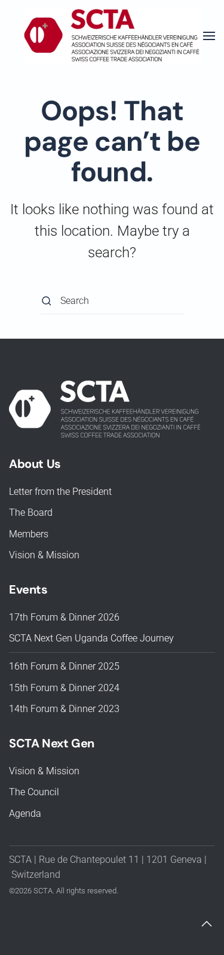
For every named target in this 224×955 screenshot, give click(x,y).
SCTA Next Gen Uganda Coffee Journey (91, 638)
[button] (209, 36)
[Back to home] (112, 36)
